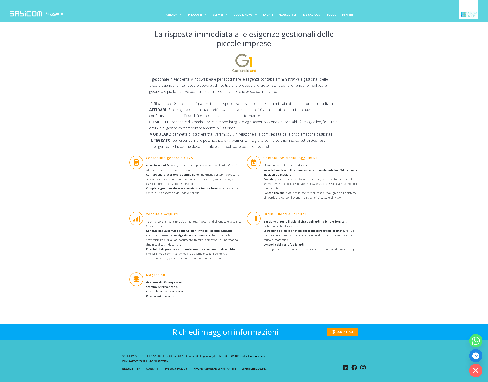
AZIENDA (171, 14)
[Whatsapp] (475, 340)
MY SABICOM (312, 14)
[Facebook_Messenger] (475, 355)
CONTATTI (152, 368)
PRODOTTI (195, 14)
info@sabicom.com (253, 356)
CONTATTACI (345, 332)
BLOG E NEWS (243, 14)
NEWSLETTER (288, 14)
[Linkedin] (345, 368)
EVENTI (268, 14)
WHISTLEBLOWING (254, 368)
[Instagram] (363, 368)
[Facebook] (354, 368)
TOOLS (331, 14)
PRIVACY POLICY (176, 368)
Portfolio (347, 14)
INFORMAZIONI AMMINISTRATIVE (214, 368)
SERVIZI (218, 14)
